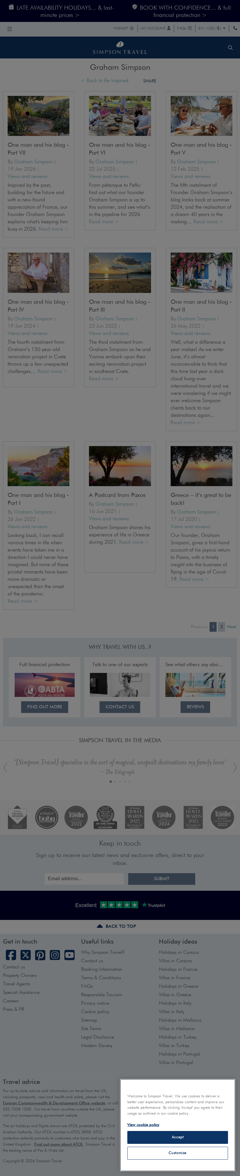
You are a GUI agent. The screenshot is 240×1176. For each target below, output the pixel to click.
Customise (178, 1153)
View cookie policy (143, 1125)
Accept (178, 1137)
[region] (177, 1125)
